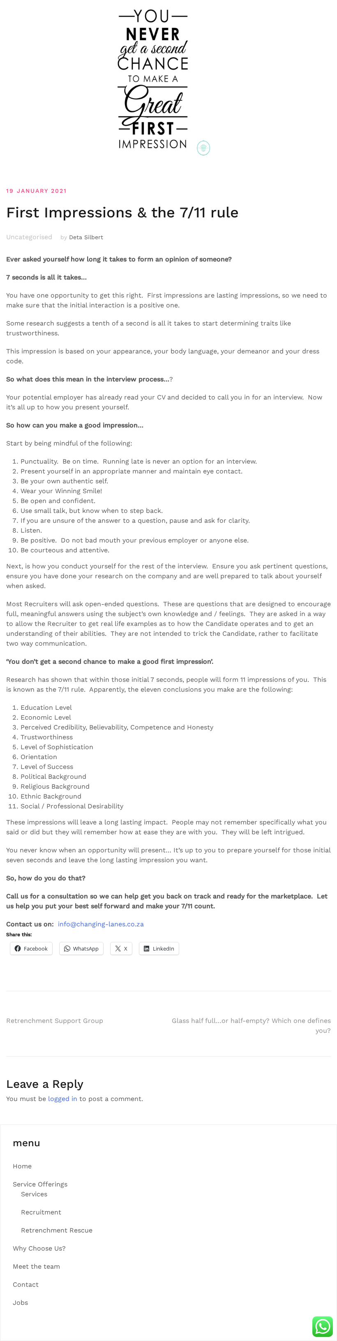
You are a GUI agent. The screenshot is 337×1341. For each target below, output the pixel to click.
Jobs (20, 1302)
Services (34, 1194)
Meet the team (36, 1266)
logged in (62, 1099)
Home (22, 1166)
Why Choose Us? (39, 1248)
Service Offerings (40, 1184)
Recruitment (41, 1212)
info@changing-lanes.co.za (101, 924)
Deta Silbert (86, 237)
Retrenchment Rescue (56, 1230)
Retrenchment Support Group (54, 1021)
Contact (26, 1284)
